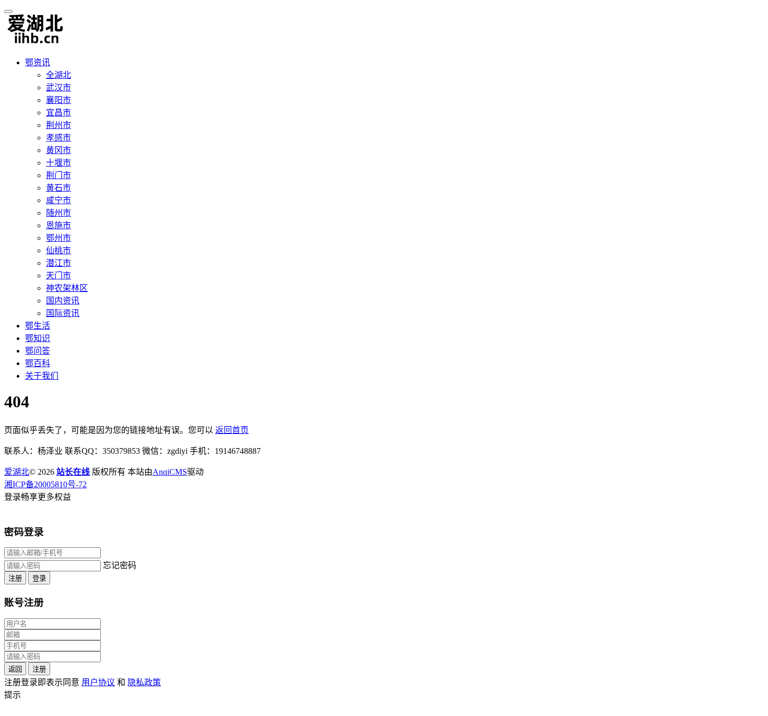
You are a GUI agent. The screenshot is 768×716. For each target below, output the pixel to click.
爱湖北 (16, 471)
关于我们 (42, 375)
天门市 (58, 275)
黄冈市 (58, 150)
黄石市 (58, 187)
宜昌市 (58, 112)
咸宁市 (58, 200)
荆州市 (58, 125)
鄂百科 (37, 363)
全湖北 (58, 75)
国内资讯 (62, 300)
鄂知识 (37, 338)
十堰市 (58, 162)
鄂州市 (58, 237)
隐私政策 (144, 682)
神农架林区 (67, 288)
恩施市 (58, 225)
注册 (15, 578)
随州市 (58, 212)
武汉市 (58, 87)
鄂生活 (37, 325)
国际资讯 (62, 313)
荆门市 (58, 175)
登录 (39, 578)
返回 (15, 669)
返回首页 (232, 430)
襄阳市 (58, 100)
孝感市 (58, 137)
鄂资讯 (37, 62)
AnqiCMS (170, 471)
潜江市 (58, 263)
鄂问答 (37, 350)
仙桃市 (58, 250)
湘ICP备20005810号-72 (45, 484)
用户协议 (98, 682)
